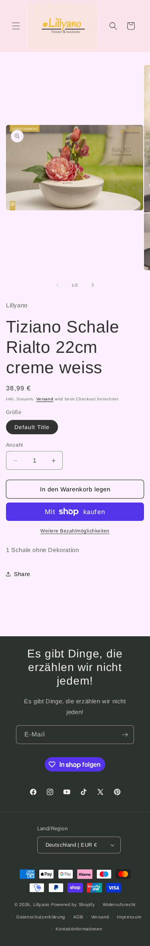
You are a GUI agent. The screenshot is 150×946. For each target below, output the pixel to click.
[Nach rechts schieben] (93, 285)
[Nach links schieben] (57, 285)
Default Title (32, 427)
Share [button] (22, 574)
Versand (45, 399)
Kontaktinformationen (79, 928)
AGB (78, 916)
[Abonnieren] (125, 734)
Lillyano (41, 904)
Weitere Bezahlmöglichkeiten (75, 531)
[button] (16, 26)
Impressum (129, 916)
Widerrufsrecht (119, 904)
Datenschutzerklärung (40, 916)
